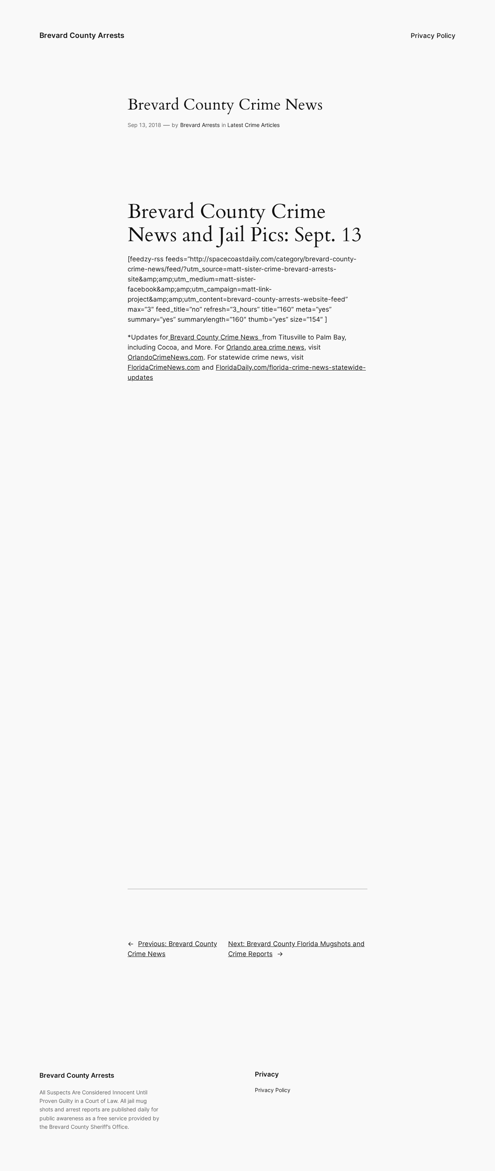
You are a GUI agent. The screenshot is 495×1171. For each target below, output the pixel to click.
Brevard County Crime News (215, 337)
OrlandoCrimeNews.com (165, 357)
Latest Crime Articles (253, 125)
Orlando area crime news (265, 347)
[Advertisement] (247, 9)
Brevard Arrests (200, 125)
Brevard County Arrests (81, 35)
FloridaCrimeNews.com (164, 367)
